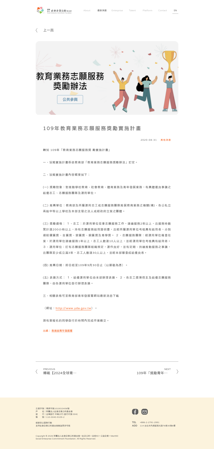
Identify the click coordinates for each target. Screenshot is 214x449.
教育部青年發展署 (62, 330)
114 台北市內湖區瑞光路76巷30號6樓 (157, 426)
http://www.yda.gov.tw (73, 308)
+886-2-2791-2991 (149, 422)
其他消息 (166, 140)
